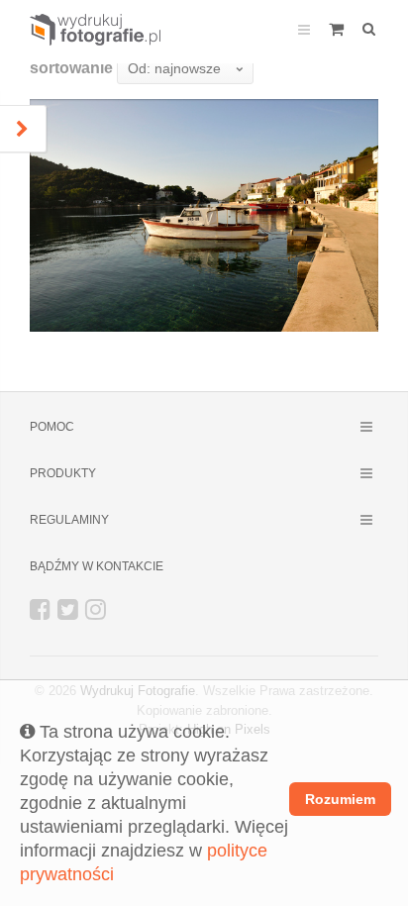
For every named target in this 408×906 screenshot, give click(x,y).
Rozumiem (340, 799)
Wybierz (311, 295)
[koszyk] (336, 27)
